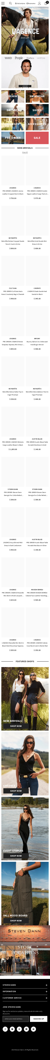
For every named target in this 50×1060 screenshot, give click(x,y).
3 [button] (28, 51)
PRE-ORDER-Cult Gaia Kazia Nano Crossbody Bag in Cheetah (12, 292)
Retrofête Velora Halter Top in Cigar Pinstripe (13, 393)
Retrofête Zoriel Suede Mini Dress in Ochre (37, 242)
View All (25, 152)
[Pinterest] (19, 1029)
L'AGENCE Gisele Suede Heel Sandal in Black (37, 292)
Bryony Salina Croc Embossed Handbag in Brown (37, 343)
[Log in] (39, 3)
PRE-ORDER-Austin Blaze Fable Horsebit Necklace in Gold (37, 443)
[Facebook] (5, 1029)
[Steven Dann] (25, 72)
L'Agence (12, 188)
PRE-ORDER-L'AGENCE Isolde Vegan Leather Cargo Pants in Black (37, 193)
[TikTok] (26, 1029)
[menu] (3, 3)
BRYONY (37, 338)
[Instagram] (12, 1029)
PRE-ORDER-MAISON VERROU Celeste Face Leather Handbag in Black (37, 594)
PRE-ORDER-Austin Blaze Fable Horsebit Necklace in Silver (37, 544)
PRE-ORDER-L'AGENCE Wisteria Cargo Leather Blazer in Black (12, 443)
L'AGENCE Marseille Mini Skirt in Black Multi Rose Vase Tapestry (13, 644)
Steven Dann (13, 489)
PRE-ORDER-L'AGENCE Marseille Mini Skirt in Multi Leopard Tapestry (13, 594)
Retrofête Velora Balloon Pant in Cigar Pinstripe (37, 393)
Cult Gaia (13, 288)
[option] (25, 30)
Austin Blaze (37, 439)
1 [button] (22, 51)
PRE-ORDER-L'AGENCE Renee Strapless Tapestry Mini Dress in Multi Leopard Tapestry (13, 343)
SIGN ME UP (38, 1019)
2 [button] (25, 51)
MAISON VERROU (37, 590)
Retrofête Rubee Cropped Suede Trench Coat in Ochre (12, 242)
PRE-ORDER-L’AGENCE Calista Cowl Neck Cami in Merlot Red (37, 644)
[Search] (10, 3)
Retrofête (13, 238)
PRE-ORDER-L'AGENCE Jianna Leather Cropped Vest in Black (12, 192)
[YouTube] (33, 1029)
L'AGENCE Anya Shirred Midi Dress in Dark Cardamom (13, 544)
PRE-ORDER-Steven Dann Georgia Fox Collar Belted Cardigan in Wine (37, 494)
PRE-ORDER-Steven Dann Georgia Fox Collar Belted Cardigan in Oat (13, 494)
